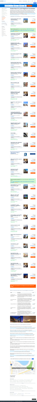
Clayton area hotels (26, 381)
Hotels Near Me (13, 401)
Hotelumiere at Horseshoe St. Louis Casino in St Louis (16, 34)
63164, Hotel (26, 393)
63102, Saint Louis (12, 393)
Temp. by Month (3, 14)
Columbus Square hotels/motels (18, 388)
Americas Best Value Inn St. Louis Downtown (16, 19)
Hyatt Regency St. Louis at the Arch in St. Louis (16, 185)
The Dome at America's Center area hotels (14, 385)
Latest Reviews (33, 125)
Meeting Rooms (4, 31)
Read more (19, 176)
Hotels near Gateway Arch (30, 388)
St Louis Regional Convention (22, 385)
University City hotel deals (15, 380)
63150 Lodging (11, 394)
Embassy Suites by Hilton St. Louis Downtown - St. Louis (16, 73)
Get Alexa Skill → (16, 31)
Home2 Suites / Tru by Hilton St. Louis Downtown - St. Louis (16, 216)
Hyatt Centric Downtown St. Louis (16, 235)
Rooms (25, 4)
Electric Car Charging (4, 35)
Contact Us (1, 401)
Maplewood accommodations (20, 381)
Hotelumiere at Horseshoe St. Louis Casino (27, 334)
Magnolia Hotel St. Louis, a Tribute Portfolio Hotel (16, 123)
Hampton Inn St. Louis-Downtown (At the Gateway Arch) (26, 327)
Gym (2, 30)
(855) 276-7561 (29, 29)
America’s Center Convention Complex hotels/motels (15, 386)
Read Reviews (33, 56)
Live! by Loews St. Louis (15, 225)
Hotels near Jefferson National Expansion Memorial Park (16, 389)
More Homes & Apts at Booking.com (15, 153)
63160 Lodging (19, 393)
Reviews (34, 94)
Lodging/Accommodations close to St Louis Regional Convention (4, 11)
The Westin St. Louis (14, 243)
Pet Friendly (3, 27)
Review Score (33, 187)
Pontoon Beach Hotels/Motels (13, 381)
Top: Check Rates (3, 9)
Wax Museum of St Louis (29, 387)
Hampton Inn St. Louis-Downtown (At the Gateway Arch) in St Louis (16, 44)
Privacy (10, 401)
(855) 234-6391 (20, 401)
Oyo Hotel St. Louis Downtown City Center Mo (16, 253)
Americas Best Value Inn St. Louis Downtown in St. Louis (16, 63)
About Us (4, 401)
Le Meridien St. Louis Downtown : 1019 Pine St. (15, 205)
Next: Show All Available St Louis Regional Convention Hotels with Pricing (22, 286)
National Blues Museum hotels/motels (14, 387)
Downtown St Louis (12, 388)
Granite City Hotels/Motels (22, 380)
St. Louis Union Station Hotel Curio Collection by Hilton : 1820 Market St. (16, 275)
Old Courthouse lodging (24, 388)
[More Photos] (25, 22)
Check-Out (20, 4)
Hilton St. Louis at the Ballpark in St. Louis (15, 195)
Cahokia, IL (11, 380)
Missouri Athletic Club (15, 82)
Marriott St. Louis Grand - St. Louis (16, 102)
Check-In (14, 4)
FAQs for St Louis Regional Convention (4, 15)
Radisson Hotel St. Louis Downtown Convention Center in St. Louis (15, 93)
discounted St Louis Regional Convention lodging (29, 13)
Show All (22, 395)
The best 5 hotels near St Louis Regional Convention (4, 13)
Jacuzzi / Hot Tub (4, 34)
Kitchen (3, 32)
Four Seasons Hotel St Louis (16, 53)
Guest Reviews (33, 21)
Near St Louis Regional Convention (8, 4)
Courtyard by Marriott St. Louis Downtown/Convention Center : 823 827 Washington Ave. (16, 113)
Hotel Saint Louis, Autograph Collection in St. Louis (16, 143)
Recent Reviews (33, 104)
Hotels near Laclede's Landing (25, 386)
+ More (2, 36)
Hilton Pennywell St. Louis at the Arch (16, 159)
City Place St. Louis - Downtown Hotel (15, 169)
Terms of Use (7, 401)
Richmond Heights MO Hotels (28, 380)
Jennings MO (29, 381)
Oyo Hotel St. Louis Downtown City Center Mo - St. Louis (16, 264)
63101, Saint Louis (19, 394)
